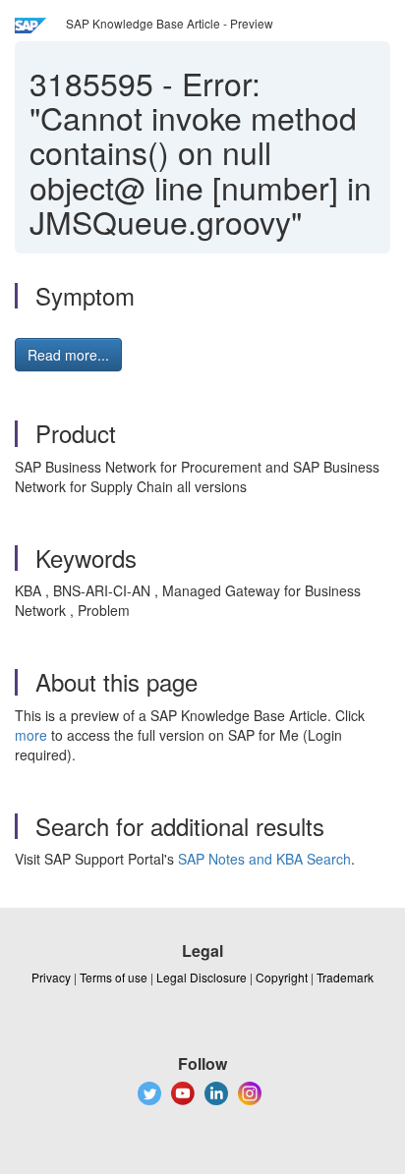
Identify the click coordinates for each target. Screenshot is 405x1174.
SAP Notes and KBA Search (264, 858)
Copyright (282, 977)
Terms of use (113, 977)
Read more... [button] (68, 354)
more (31, 735)
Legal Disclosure (201, 977)
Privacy (51, 977)
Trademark (345, 977)
